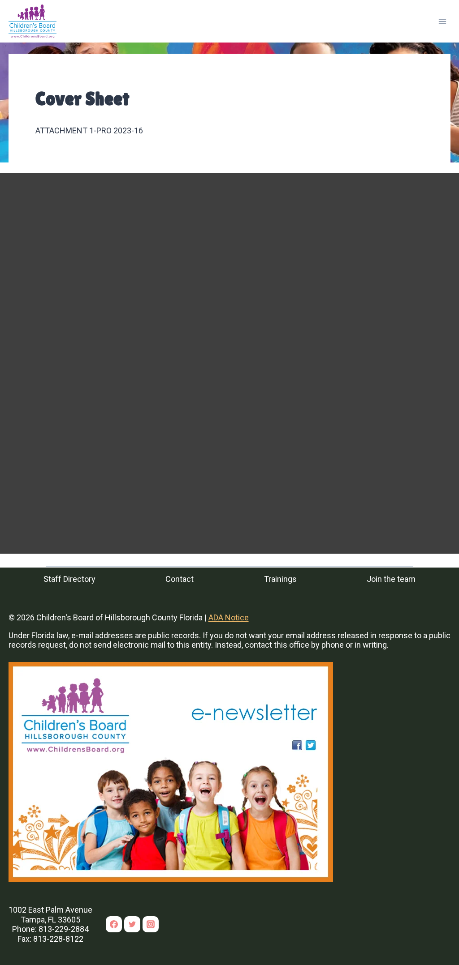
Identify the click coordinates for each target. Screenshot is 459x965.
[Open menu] (442, 21)
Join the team (391, 579)
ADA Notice (228, 617)
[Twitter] (132, 924)
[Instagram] (151, 924)
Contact (179, 579)
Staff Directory (69, 579)
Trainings (280, 579)
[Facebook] (114, 924)
